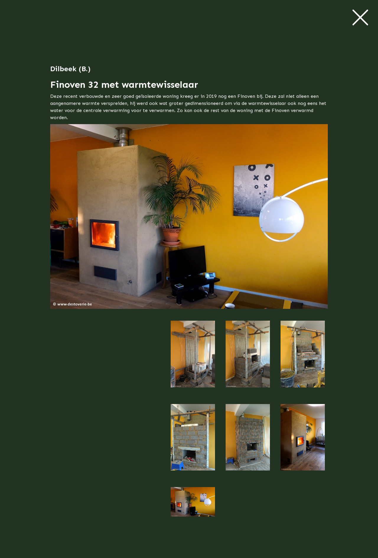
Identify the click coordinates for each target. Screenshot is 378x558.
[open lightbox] (193, 360)
